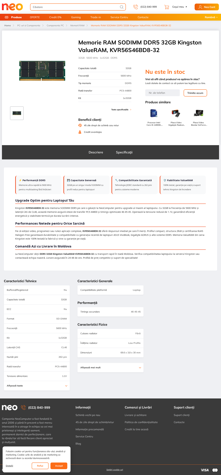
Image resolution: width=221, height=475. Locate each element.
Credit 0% (55, 17)
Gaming (76, 17)
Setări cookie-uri (114, 469)
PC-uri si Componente (28, 25)
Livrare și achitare (136, 415)
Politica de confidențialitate (141, 422)
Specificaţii (124, 152)
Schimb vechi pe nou (88, 415)
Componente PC (55, 25)
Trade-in (95, 17)
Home (7, 25)
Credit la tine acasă (136, 429)
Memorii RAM (77, 25)
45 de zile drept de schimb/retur (95, 422)
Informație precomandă (90, 429)
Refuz (40, 465)
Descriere (96, 152)
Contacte (143, 17)
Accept (59, 465)
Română (210, 17)
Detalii (9, 465)
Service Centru (119, 17)
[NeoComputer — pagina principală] (9, 407)
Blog (78, 443)
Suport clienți (182, 415)
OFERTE (35, 17)
